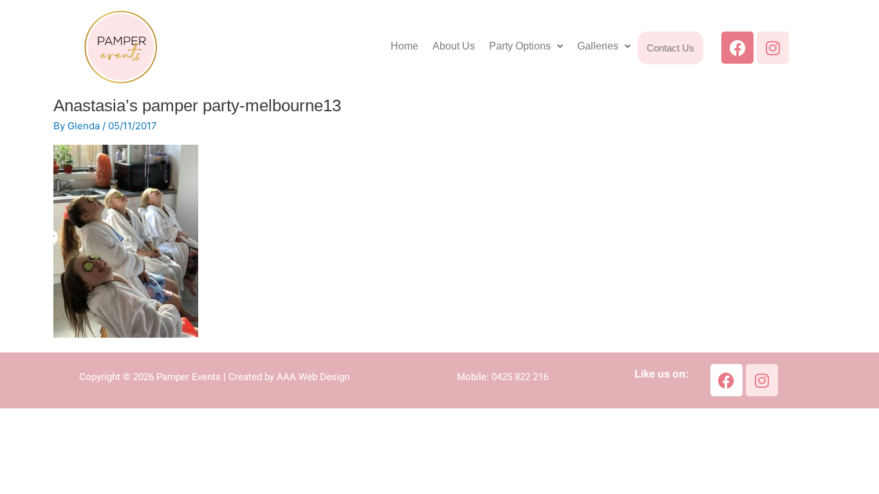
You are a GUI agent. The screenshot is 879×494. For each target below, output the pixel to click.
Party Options (520, 46)
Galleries (597, 46)
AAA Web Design (313, 377)
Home (404, 46)
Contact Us (670, 47)
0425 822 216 (520, 377)
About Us (453, 46)
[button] (526, 46)
